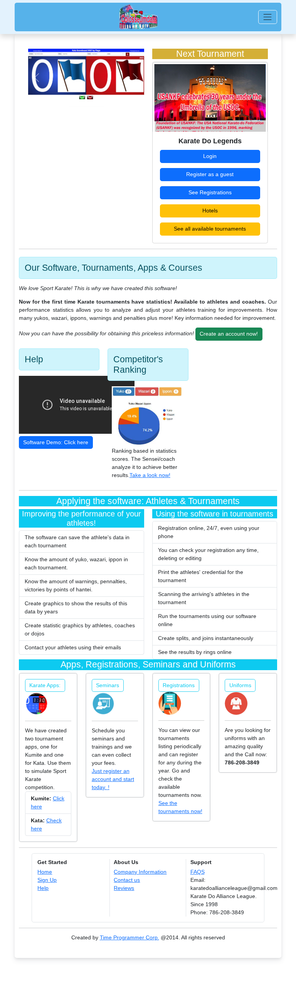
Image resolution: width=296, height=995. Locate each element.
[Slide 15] (108, 96)
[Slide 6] (72, 96)
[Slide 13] (100, 96)
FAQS (197, 872)
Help (43, 888)
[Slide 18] (120, 96)
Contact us (127, 880)
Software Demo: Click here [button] (55, 442)
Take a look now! (150, 475)
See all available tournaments (210, 229)
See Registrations (210, 192)
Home (44, 872)
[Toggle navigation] (267, 17)
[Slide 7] (76, 96)
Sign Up (47, 880)
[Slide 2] (56, 96)
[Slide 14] (104, 96)
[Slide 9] (84, 96)
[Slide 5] (68, 96)
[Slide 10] (88, 96)
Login (210, 156)
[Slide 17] (117, 96)
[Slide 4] (64, 96)
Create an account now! (229, 334)
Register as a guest (210, 174)
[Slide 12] (96, 96)
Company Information (140, 872)
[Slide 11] (92, 96)
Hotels (210, 210)
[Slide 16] (112, 96)
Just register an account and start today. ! (113, 779)
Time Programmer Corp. (129, 937)
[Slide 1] (48, 96)
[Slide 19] (125, 96)
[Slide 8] (80, 96)
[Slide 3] (60, 96)
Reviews (124, 888)
